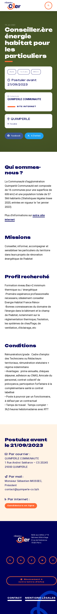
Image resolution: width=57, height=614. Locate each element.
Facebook (15, 136)
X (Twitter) (36, 136)
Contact (14, 598)
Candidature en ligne (20, 506)
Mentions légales (40, 598)
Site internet (26, 106)
